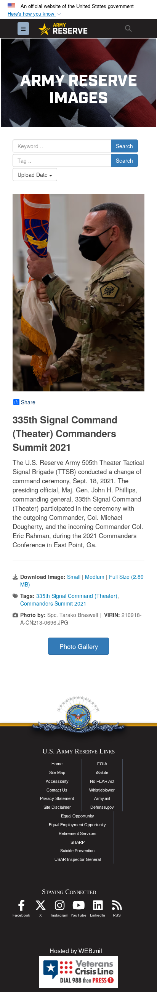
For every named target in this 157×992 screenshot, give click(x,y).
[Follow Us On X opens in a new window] (40, 907)
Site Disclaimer (57, 807)
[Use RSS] (116, 907)
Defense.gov (102, 807)
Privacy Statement (57, 798)
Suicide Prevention (77, 850)
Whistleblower (102, 790)
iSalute (102, 772)
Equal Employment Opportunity (77, 824)
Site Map (57, 772)
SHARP (77, 842)
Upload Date (33, 174)
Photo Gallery (78, 646)
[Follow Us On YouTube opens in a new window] (78, 907)
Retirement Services (77, 833)
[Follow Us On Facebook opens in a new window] (21, 907)
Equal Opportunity (77, 816)
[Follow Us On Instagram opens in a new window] (59, 907)
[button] (35, 14)
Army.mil (102, 798)
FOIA (102, 763)
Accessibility (57, 781)
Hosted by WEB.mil (76, 951)
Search (124, 146)
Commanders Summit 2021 (53, 603)
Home (56, 763)
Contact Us (56, 790)
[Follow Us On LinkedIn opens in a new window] (97, 907)
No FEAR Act (102, 781)
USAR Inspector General (77, 859)
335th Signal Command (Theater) (76, 595)
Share (28, 402)
